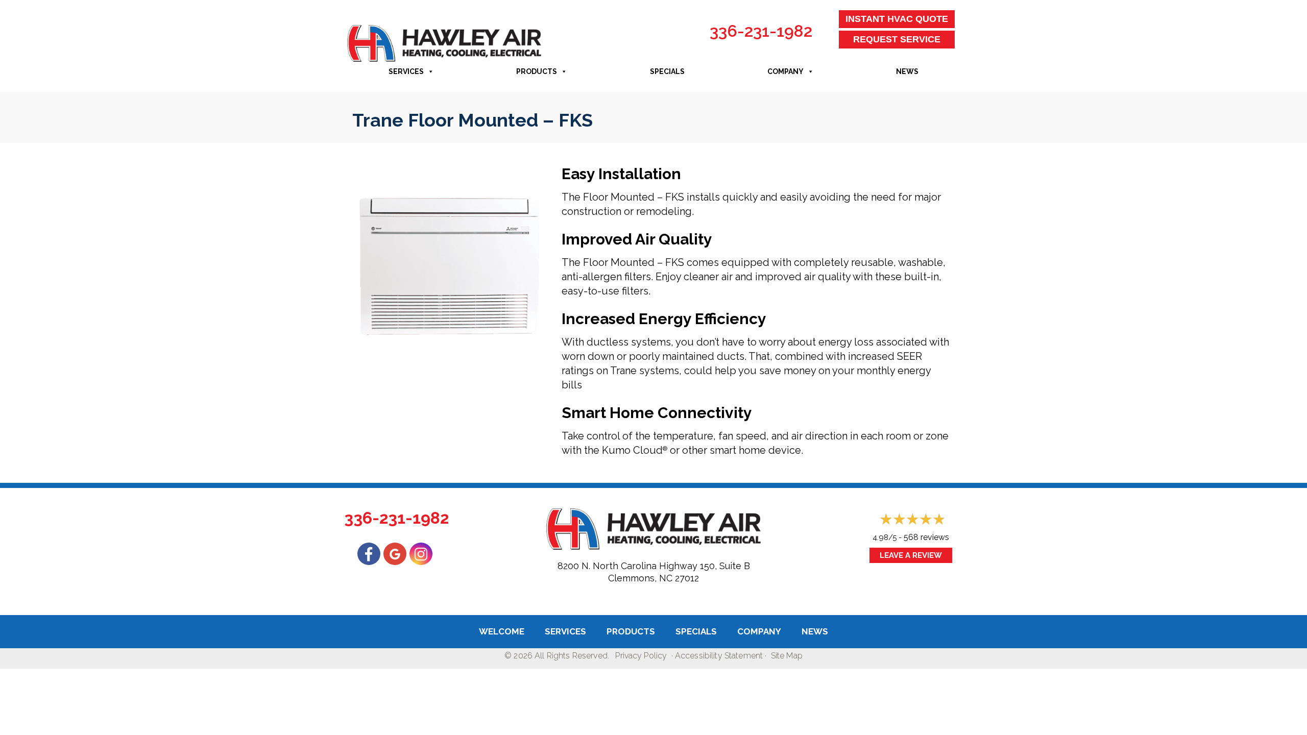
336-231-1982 (761, 30)
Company (785, 71)
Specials (667, 71)
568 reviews (926, 537)
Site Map (787, 655)
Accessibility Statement (719, 655)
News (907, 71)
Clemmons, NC (640, 578)
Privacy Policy (641, 655)
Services (406, 71)
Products (536, 71)
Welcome (501, 631)
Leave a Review (911, 555)
